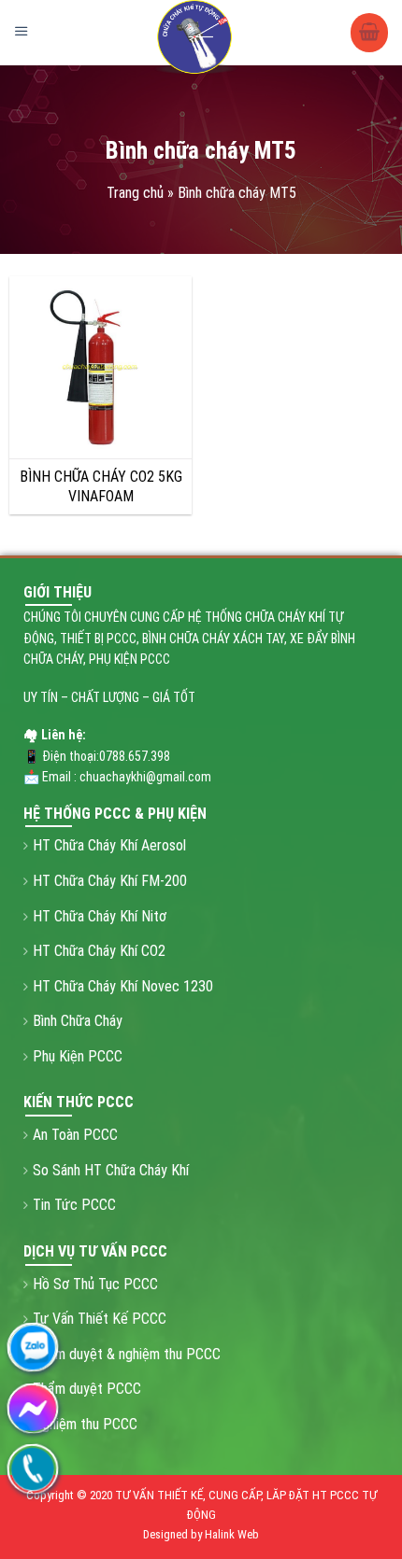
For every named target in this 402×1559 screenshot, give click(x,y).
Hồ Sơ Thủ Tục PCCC (95, 1284)
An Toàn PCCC (75, 1135)
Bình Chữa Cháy (77, 1021)
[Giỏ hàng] (369, 33)
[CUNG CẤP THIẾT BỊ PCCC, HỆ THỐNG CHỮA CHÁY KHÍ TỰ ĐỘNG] (196, 37)
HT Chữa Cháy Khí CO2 (99, 951)
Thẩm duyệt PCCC (87, 1388)
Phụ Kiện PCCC (77, 1056)
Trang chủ (135, 193)
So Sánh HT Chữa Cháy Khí (111, 1170)
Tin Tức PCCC (74, 1205)
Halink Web (232, 1534)
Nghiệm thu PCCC (85, 1424)
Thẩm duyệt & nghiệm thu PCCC (127, 1354)
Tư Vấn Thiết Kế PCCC (99, 1318)
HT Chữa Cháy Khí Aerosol (109, 845)
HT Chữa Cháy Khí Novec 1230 (123, 986)
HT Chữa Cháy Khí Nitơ (99, 916)
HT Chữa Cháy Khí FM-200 (110, 881)
